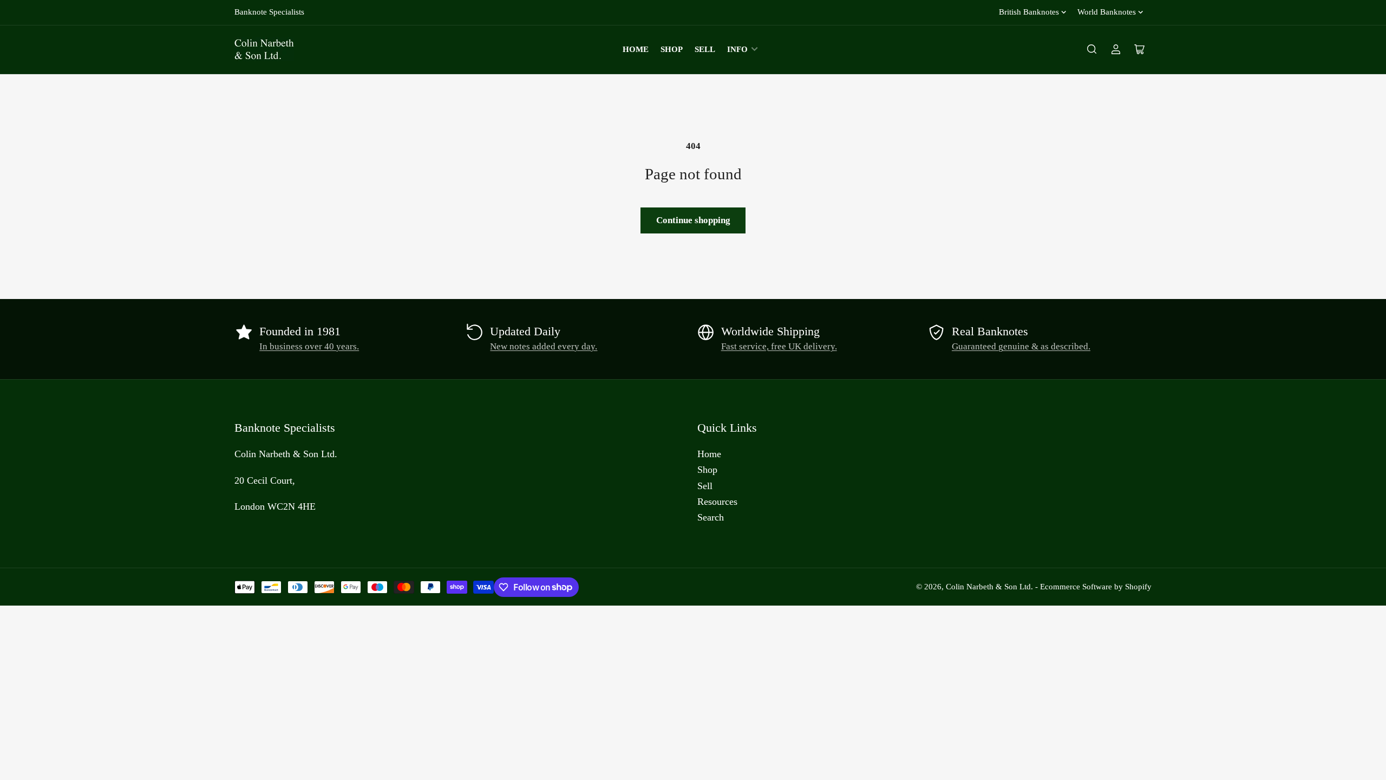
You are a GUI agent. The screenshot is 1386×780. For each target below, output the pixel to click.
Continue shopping (693, 220)
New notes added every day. (543, 346)
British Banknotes (1029, 12)
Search (710, 517)
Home (636, 49)
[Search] (1092, 49)
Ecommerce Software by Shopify (1096, 586)
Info (737, 49)
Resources (717, 501)
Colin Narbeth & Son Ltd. (989, 586)
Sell (705, 49)
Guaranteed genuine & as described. (1021, 346)
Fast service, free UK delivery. (779, 346)
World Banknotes (1106, 12)
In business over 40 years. (309, 346)
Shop (672, 49)
